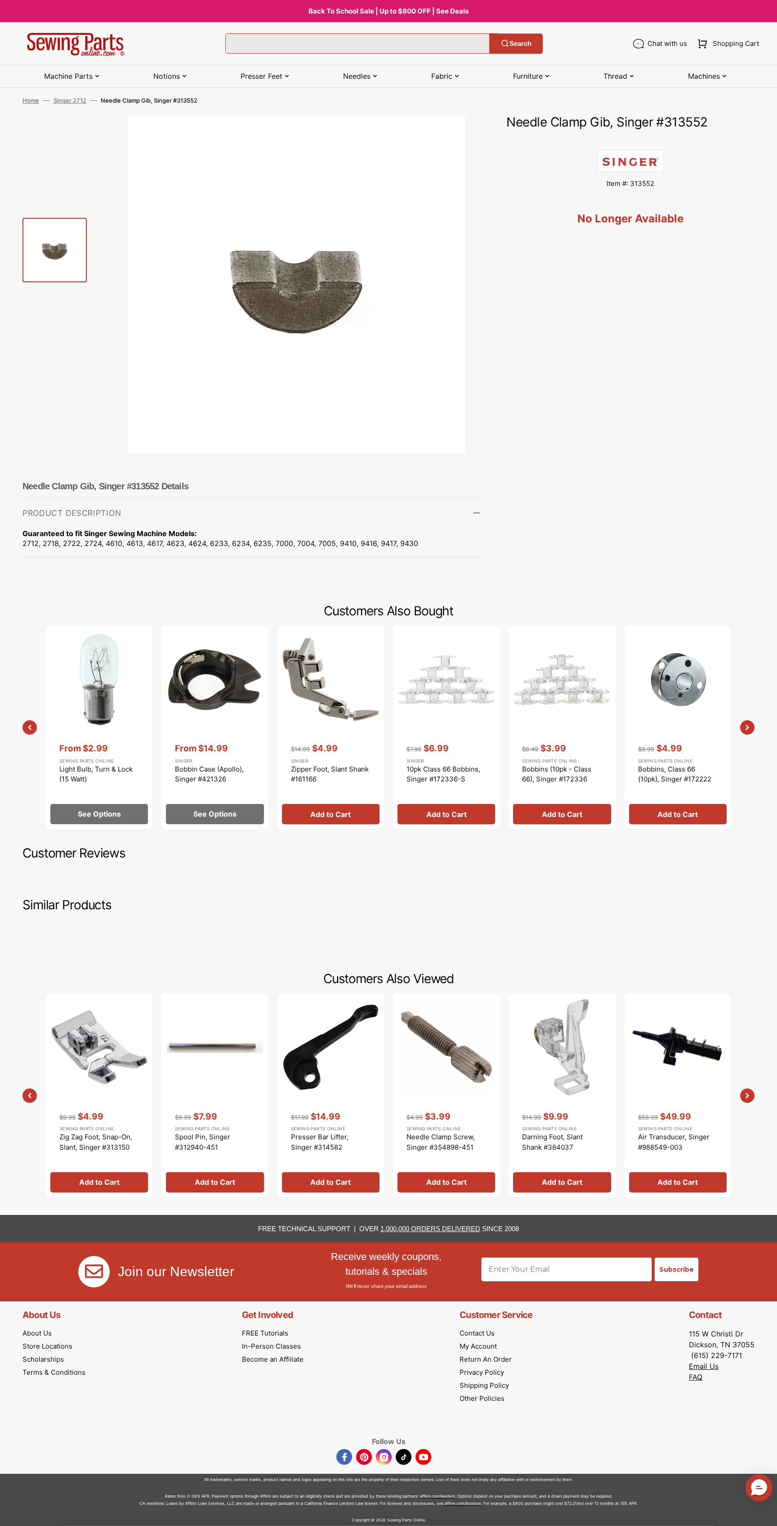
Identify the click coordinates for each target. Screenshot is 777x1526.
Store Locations (47, 1346)
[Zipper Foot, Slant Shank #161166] (330, 727)
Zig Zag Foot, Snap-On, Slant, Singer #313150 (95, 1142)
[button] (726, 44)
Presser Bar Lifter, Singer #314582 (319, 1142)
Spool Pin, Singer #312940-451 (202, 1142)
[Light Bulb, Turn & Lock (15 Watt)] (99, 727)
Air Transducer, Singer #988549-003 (674, 1142)
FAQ (695, 1377)
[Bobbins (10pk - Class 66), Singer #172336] (562, 727)
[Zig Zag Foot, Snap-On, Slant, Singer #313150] (99, 1095)
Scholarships (43, 1359)
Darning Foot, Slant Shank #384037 (552, 1142)
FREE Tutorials (265, 1333)
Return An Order (486, 1359)
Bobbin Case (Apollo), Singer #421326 (209, 774)
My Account (478, 1346)
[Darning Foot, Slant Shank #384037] (562, 1095)
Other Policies (482, 1398)
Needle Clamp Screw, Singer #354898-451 (440, 1142)
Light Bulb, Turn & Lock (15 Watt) (96, 774)
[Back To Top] (764, 1512)
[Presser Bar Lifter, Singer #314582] (330, 1095)
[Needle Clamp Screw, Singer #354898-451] (446, 1095)
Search (520, 43)
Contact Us (477, 1333)
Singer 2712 (70, 100)
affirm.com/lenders (437, 1496)
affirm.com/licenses (463, 1503)
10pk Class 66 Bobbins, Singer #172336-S (443, 774)
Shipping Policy (484, 1385)
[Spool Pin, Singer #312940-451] (214, 1095)
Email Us (704, 1366)
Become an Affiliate (273, 1359)
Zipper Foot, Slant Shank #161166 (330, 774)
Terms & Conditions (53, 1372)
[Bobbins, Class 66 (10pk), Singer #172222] (678, 727)
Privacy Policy (482, 1372)
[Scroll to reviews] (630, 141)
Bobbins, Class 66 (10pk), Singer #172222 (674, 774)
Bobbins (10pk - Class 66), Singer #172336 (556, 774)
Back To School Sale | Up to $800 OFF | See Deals (388, 11)
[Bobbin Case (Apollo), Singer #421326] (214, 727)
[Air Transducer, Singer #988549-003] (678, 1095)
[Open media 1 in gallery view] (461, 136)
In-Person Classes (271, 1346)
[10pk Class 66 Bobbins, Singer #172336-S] (446, 727)
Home (30, 100)
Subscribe (676, 1269)
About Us (37, 1333)
